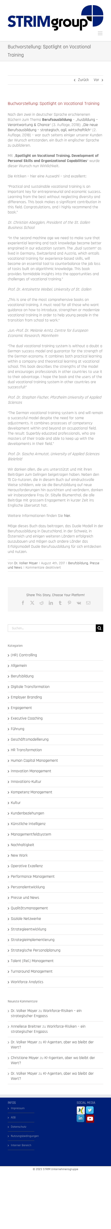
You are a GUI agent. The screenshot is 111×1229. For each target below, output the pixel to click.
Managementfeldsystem (31, 834)
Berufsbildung (78, 563)
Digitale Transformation (30, 686)
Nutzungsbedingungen (21, 1136)
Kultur (16, 802)
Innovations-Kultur (26, 781)
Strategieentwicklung (28, 929)
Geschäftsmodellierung (30, 739)
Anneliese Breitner (26, 1026)
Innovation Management (31, 771)
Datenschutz (18, 1127)
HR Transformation (26, 750)
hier (67, 515)
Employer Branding (26, 697)
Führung (17, 729)
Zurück (83, 80)
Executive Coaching (27, 718)
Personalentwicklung (28, 887)
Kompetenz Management (31, 792)
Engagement (21, 708)
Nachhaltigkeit (22, 845)
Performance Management (33, 876)
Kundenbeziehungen (27, 813)
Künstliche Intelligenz (28, 824)
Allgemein (19, 665)
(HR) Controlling (24, 655)
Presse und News (25, 897)
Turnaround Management (32, 971)
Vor (96, 80)
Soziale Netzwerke (26, 918)
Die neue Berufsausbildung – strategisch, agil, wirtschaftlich (53, 127)
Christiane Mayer (25, 1058)
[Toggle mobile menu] (100, 33)
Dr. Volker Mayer (26, 563)
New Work (19, 855)
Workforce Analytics (27, 982)
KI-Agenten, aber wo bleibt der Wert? (52, 1044)
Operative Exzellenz (27, 866)
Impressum (18, 1108)
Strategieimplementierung (32, 940)
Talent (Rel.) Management (32, 961)
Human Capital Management (34, 760)
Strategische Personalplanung (35, 950)
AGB (13, 1117)
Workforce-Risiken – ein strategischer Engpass (46, 1013)
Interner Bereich (21, 1145)
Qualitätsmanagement (29, 908)
